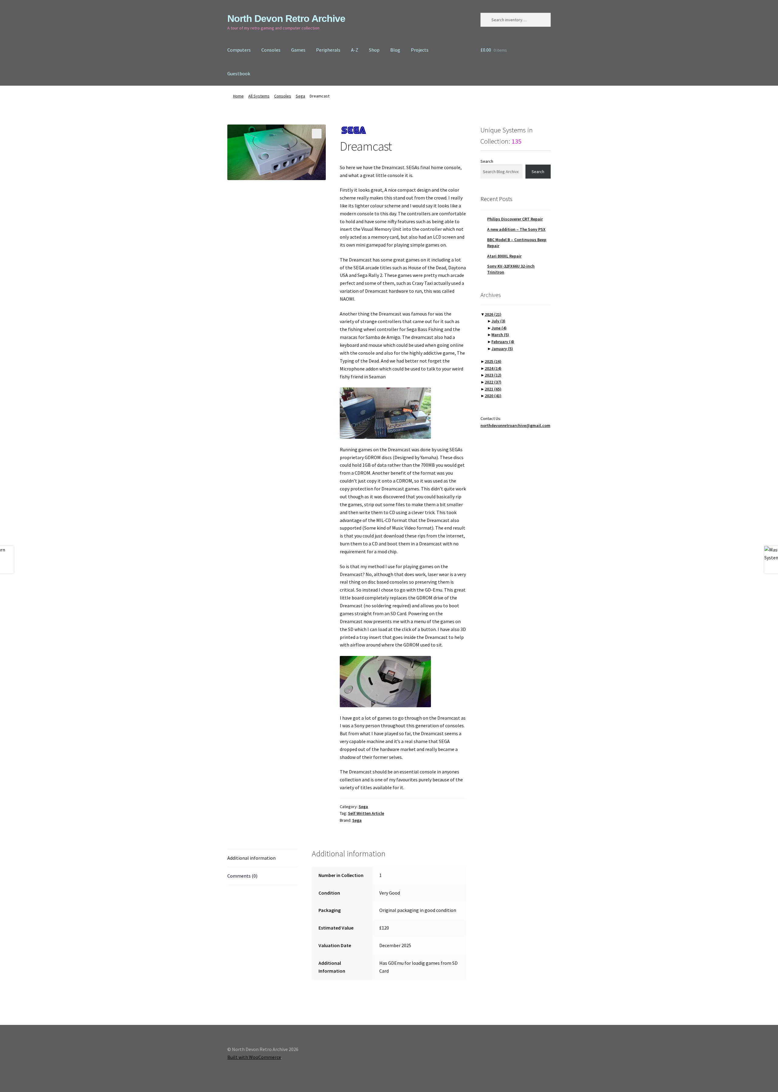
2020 (493, 395)
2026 (493, 314)
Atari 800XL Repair (504, 256)
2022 (493, 382)
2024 (493, 368)
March (500, 334)
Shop (374, 50)
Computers (239, 50)
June (499, 328)
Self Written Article (366, 813)
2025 (493, 361)
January (502, 348)
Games (298, 50)
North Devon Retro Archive (286, 18)
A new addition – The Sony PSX (516, 229)
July (498, 321)
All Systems (259, 96)
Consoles (271, 50)
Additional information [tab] (251, 858)
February (502, 341)
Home (238, 96)
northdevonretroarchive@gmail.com (515, 425)
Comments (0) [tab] (242, 876)
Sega (300, 96)
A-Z (354, 50)
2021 (493, 389)
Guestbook (238, 73)
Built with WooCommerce (254, 1057)
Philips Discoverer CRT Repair (515, 219)
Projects (420, 50)
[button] (317, 133)
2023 (493, 375)
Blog (395, 50)
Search (486, 161)
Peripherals (328, 50)
